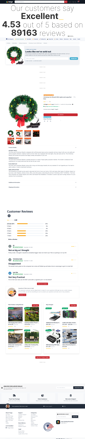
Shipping (20, 416)
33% (46, 231)
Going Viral (50, 39)
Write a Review (12, 239)
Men (71, 39)
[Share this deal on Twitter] (47, 121)
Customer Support (22, 414)
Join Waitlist (61, 114)
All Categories (11, 39)
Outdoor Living (34, 425)
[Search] (65, 2)
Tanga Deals (10, 427)
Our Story (8, 414)
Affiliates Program (22, 426)
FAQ (65, 406)
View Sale (35, 305)
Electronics (66, 39)
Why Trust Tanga (9, 416)
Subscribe (75, 416)
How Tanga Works (10, 418)
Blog (7, 421)
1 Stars (9, 236)
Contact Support (48, 406)
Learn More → (64, 422)
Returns (20, 417)
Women (61, 39)
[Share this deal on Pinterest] (50, 121)
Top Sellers (28, 39)
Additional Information (14, 182)
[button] (73, 104)
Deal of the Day (34, 416)
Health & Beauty (34, 424)
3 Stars (9, 231)
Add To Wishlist (47, 117)
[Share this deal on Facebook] (44, 121)
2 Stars (9, 233)
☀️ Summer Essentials (19, 39)
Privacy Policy (21, 431)
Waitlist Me (74, 58)
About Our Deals (9, 420)
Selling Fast (42, 39)
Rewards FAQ (21, 420)
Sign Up (74, 2)
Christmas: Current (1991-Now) (35, 43)
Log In (69, 2)
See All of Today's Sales (42, 357)
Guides (7, 423)
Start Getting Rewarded (67, 421)
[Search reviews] (9, 215)
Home (56, 39)
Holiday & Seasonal (23, 43)
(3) (50, 101)
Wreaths (45, 43)
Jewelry (74, 39)
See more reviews (42, 284)
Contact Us (22, 295)
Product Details (12, 147)
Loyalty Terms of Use (22, 433)
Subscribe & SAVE (78, 387)
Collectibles (14, 43)
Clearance (35, 39)
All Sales (8, 43)
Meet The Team (9, 417)
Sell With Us (20, 424)
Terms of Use (21, 432)
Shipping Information (14, 187)
